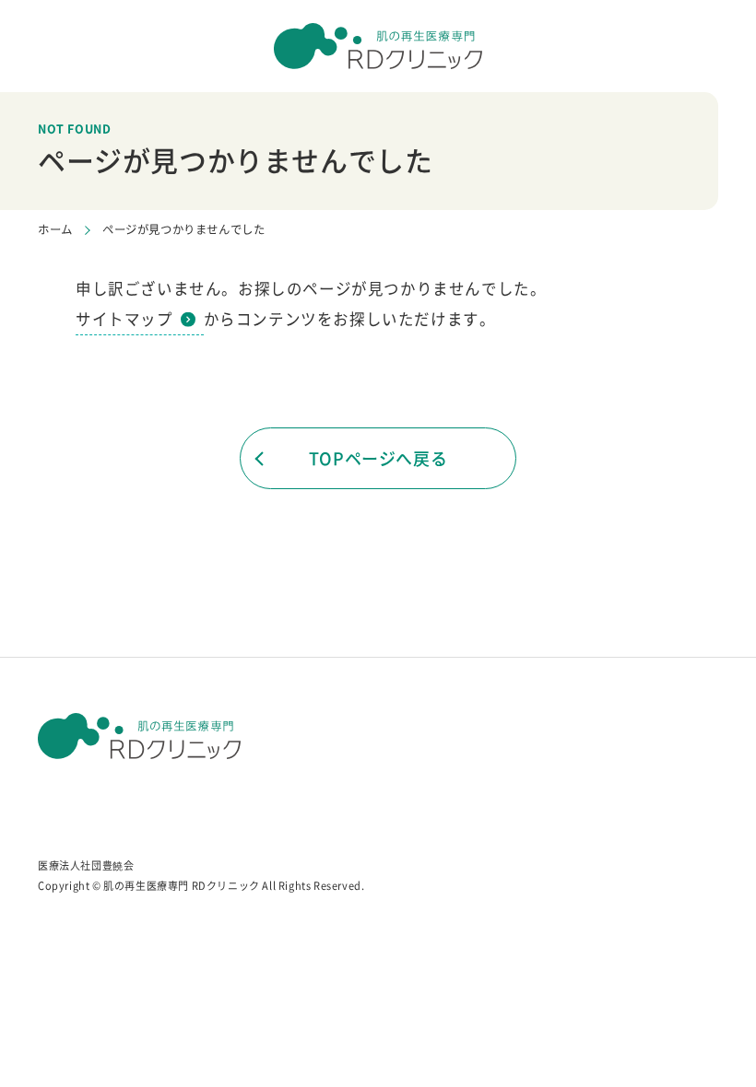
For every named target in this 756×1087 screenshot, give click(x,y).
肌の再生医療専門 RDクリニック (181, 886)
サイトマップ (124, 319)
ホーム (55, 229)
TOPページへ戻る (378, 458)
